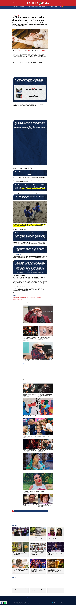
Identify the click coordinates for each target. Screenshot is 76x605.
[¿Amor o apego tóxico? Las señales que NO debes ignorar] (20, 583)
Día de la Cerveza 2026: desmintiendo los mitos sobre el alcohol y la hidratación (54, 570)
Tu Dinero (29, 6)
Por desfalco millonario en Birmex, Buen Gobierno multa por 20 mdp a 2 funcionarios (38, 589)
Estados (21, 6)
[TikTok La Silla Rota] (61, 2)
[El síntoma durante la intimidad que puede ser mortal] (55, 583)
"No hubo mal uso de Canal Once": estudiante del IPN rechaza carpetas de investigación (20, 553)
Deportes (39, 6)
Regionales (44, 6)
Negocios (25, 6)
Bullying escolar (32, 297)
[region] (38, 12)
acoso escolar (39, 297)
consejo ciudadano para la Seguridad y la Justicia (21, 297)
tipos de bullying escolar (17, 299)
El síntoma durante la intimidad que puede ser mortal (55, 589)
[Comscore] (54, 602)
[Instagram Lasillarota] (60, 2)
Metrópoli (17, 6)
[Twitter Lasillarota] (57, 2)
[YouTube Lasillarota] (58, 2)
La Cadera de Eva (55, 6)
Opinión (35, 6)
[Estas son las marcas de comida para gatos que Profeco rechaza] (20, 563)
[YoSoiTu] (61, 6)
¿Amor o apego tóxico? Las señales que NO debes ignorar (20, 589)
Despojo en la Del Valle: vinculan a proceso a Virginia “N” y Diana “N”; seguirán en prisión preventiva (37, 537)
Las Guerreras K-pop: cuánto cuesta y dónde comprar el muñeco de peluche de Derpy (38, 570)
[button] (1, 603)
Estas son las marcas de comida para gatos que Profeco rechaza (20, 570)
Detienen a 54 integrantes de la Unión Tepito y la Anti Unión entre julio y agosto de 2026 (37, 553)
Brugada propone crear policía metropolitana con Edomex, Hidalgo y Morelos (55, 553)
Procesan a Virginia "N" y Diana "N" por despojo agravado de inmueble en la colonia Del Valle (55, 537)
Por (18, 50)
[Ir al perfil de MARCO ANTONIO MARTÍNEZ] (13, 50)
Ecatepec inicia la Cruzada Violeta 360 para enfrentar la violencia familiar (20, 537)
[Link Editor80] (61, 602)
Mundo (32, 6)
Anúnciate (40, 598)
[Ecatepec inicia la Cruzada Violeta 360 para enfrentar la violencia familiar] (20, 531)
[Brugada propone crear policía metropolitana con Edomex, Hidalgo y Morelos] (55, 547)
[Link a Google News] (31, 302)
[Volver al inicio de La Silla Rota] (15, 597)
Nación (14, 6)
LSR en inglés (49, 6)
